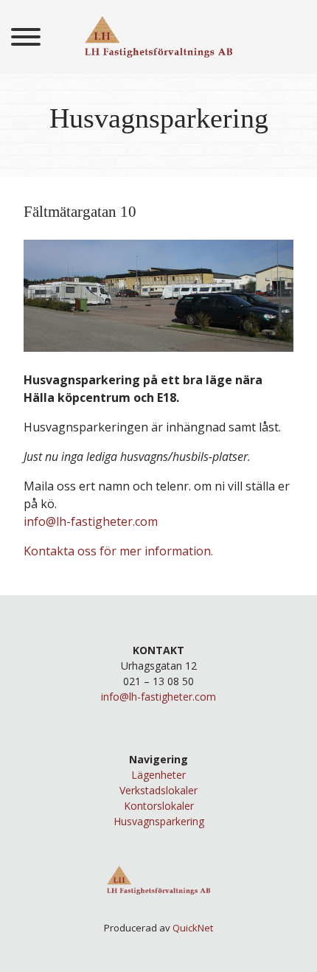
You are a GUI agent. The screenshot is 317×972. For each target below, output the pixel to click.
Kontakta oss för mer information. (118, 551)
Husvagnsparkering (159, 821)
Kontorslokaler (159, 806)
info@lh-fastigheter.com (91, 521)
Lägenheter (158, 775)
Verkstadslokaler (158, 790)
